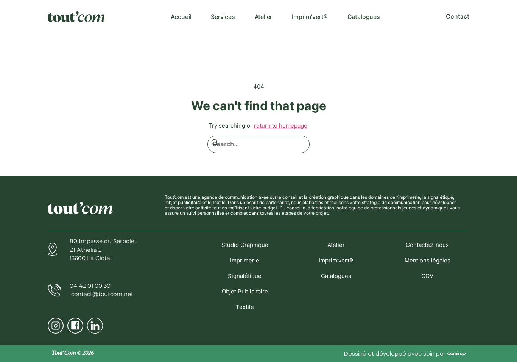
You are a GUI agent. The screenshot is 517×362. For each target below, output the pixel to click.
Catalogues (363, 16)
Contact (457, 16)
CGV (427, 275)
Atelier (264, 16)
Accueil (181, 16)
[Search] (214, 143)
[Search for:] (258, 144)
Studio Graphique (244, 244)
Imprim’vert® (310, 16)
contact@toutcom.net (101, 294)
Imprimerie (244, 260)
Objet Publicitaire (245, 291)
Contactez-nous (427, 244)
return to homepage (280, 125)
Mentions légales (427, 260)
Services (223, 16)
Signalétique (245, 275)
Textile (245, 307)
